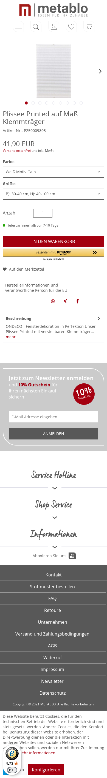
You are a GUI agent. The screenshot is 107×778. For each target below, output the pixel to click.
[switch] (12, 770)
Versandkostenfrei (17, 150)
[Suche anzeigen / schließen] (35, 26)
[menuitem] (18, 26)
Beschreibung (18, 318)
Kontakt (54, 575)
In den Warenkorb (53, 241)
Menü (18, 26)
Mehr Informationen (36, 752)
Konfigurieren (46, 770)
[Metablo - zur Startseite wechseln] (53, 10)
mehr (11, 336)
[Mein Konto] (53, 26)
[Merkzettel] (71, 26)
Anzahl (9, 213)
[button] (53, 255)
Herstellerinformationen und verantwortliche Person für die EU (36, 287)
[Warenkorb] (88, 26)
